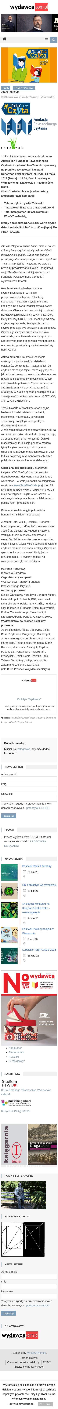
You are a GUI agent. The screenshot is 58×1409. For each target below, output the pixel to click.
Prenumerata (17, 1052)
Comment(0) (49, 97)
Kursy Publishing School (15, 1111)
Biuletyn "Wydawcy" (30, 97)
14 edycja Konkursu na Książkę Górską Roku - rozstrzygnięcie (36, 908)
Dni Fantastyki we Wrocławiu (39, 884)
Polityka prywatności (21, 1403)
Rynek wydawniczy (23, 88)
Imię (3, 784)
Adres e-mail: (9, 774)
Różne (6, 88)
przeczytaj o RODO (37, 807)
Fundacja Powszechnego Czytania (28, 717)
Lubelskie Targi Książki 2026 (39, 949)
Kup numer (15, 1047)
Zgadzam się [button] (45, 1404)
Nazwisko (7, 793)
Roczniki (14, 1056)
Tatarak (28, 722)
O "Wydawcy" (17, 1061)
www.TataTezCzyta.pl (27, 485)
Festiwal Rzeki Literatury (36, 866)
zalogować (23, 749)
